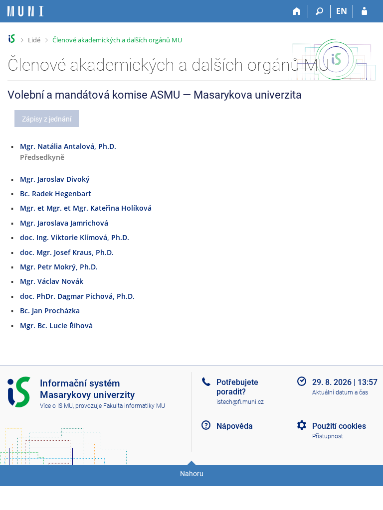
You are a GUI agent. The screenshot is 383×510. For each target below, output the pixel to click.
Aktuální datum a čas (340, 392)
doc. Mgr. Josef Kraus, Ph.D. (67, 252)
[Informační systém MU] (11, 38)
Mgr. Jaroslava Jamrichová (64, 223)
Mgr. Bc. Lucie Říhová (56, 325)
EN (341, 10)
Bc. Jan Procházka (50, 310)
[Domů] (297, 11)
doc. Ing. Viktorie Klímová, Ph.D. (74, 237)
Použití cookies (339, 426)
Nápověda (234, 426)
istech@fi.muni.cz (240, 401)
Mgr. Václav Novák (51, 281)
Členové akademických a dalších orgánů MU (117, 39)
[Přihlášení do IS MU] (364, 11)
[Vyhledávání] (319, 11)
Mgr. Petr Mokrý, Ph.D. (59, 266)
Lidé (34, 39)
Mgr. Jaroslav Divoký (55, 179)
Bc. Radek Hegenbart (55, 193)
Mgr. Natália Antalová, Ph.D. (68, 146)
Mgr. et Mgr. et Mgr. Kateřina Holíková (86, 208)
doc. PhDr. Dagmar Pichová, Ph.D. (77, 296)
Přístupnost (327, 436)
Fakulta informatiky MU (134, 405)
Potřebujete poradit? (237, 387)
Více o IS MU (56, 405)
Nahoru (191, 474)
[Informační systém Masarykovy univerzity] (25, 11)
